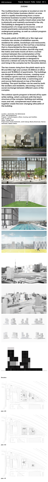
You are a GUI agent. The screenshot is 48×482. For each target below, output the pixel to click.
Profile (33, 2)
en (43, 2)
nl (45, 2)
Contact (38, 2)
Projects (20, 2)
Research (27, 2)
